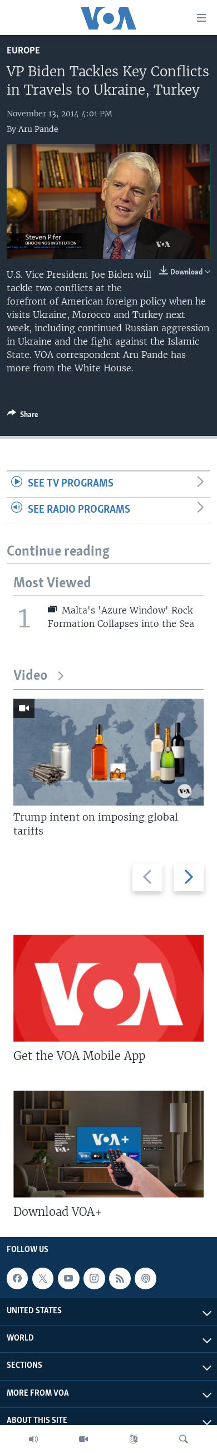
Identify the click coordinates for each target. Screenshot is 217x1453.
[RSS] (119, 1278)
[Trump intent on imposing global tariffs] (108, 752)
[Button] (22, 416)
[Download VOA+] (108, 1144)
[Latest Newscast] (33, 1439)
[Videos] (83, 1439)
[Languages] (133, 1439)
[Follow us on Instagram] (94, 1278)
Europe (23, 51)
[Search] (183, 1439)
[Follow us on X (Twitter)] (42, 1278)
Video (30, 676)
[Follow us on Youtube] (68, 1278)
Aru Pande (38, 129)
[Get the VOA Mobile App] (108, 988)
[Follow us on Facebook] (17, 1278)
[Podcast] (145, 1278)
